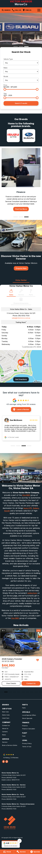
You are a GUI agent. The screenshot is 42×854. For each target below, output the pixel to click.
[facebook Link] (3, 761)
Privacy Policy (27, 743)
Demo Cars (6, 715)
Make (5, 68)
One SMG (26, 495)
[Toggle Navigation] (38, 10)
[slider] (5, 89)
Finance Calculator (28, 729)
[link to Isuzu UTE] (13, 135)
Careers (5, 731)
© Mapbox (37, 381)
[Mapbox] (6, 380)
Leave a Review (23, 409)
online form (32, 593)
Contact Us (31, 683)
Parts (24, 708)
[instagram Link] (6, 761)
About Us (5, 728)
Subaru (36, 508)
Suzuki (7, 511)
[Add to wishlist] (37, 660)
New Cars (5, 712)
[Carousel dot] (15, 46)
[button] (11, 844)
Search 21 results (21, 103)
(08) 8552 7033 (23, 316)
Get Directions (21, 379)
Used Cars (5, 718)
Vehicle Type (8, 59)
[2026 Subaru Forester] (21, 642)
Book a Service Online (9, 745)
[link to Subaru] (28, 135)
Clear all (21, 55)
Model (6, 76)
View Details (11, 683)
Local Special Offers (29, 715)
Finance (25, 726)
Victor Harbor (21, 280)
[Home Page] (21, 3)
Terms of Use (26, 746)
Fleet (23, 736)
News (4, 735)
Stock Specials (27, 718)
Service (4, 742)
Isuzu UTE (27, 508)
